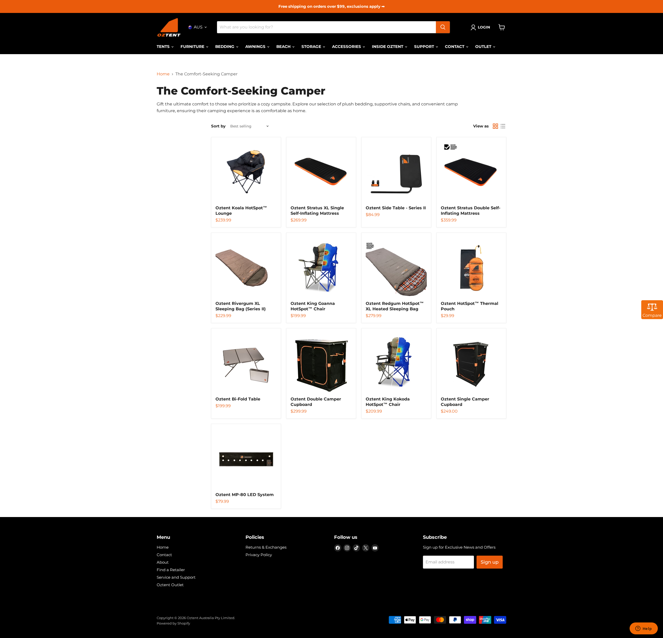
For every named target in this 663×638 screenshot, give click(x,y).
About (163, 562)
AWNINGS (255, 46)
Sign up (490, 562)
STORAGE (311, 46)
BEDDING (225, 46)
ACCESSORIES (347, 46)
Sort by (218, 126)
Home (163, 74)
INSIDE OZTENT (388, 46)
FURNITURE (193, 46)
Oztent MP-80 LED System (244, 494)
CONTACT (455, 46)
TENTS (164, 46)
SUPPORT (424, 46)
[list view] (502, 126)
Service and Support (176, 577)
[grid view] (495, 126)
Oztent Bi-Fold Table (237, 399)
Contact (164, 554)
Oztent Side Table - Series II (396, 207)
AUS (198, 27)
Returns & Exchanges (266, 547)
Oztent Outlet (170, 584)
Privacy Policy (259, 554)
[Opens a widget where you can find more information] (643, 628)
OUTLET (483, 46)
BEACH (284, 46)
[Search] (443, 27)
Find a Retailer (171, 569)
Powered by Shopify (173, 623)
